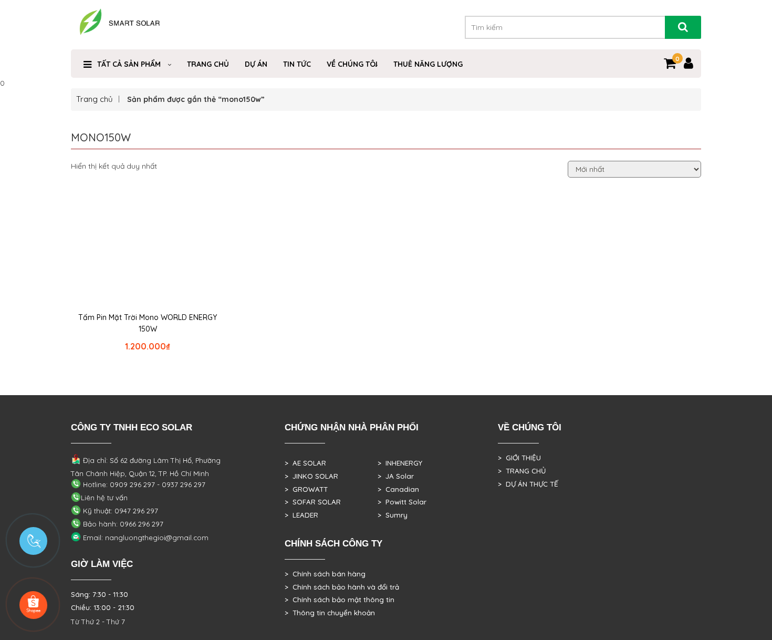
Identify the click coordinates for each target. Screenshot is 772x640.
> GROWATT (306, 489)
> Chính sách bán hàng (325, 574)
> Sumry (393, 515)
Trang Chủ (208, 64)
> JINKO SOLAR (311, 476)
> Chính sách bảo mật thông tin (339, 599)
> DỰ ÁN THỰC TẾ (528, 484)
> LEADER (301, 515)
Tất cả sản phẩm (129, 64)
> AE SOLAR (305, 463)
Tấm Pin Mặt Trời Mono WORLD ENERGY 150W (147, 323)
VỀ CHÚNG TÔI (352, 64)
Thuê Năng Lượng (428, 64)
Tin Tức (297, 64)
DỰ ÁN (256, 64)
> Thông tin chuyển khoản (330, 612)
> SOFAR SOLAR (313, 502)
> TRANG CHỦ (522, 471)
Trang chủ (94, 99)
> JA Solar (396, 476)
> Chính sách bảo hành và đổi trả (342, 587)
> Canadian (398, 489)
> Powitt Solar (402, 502)
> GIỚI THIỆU (519, 457)
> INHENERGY (400, 463)
